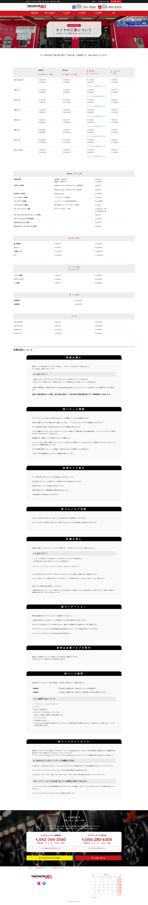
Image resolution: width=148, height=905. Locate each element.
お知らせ (94, 1)
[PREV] (93, 875)
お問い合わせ (116, 1)
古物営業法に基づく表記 (58, 868)
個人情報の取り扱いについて (42, 868)
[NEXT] (120, 875)
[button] (45, 74)
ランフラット (22, 209)
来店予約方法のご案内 (104, 1)
